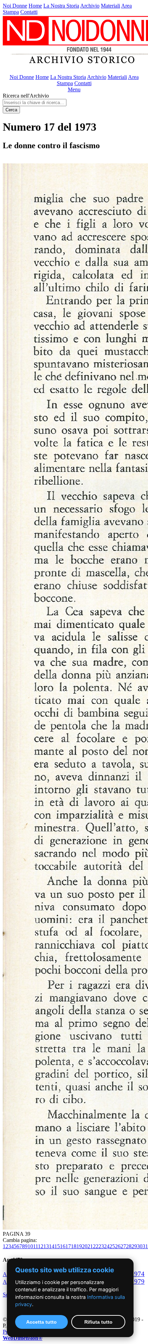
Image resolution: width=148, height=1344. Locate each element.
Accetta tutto (41, 1322)
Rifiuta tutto (98, 1322)
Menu (74, 89)
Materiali (110, 6)
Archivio (89, 6)
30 (139, 1246)
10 (30, 1246)
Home (35, 6)
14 (51, 1246)
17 (68, 1246)
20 (84, 1246)
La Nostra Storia (61, 6)
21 (90, 1246)
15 (57, 1246)
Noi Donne (15, 6)
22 (95, 1246)
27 (123, 1246)
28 (128, 1246)
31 (145, 1246)
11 (35, 1246)
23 (101, 1246)
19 (79, 1246)
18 (73, 1246)
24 (106, 1246)
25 (112, 1246)
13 (46, 1246)
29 (134, 1246)
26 (117, 1246)
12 (40, 1246)
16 (62, 1246)
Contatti (29, 12)
